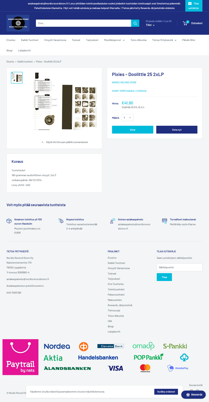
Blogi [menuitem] (9, 50)
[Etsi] (135, 23)
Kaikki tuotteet (25, 61)
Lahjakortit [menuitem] (24, 50)
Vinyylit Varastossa (119, 268)
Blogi (111, 326)
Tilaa (164, 277)
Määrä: (116, 117)
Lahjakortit (114, 331)
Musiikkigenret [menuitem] (112, 39)
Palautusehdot (116, 294)
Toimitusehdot (116, 289)
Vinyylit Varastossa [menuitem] (55, 39)
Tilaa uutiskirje (193, 5)
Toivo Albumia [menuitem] (138, 39)
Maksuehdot (115, 299)
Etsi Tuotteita (115, 283)
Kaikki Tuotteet (116, 262)
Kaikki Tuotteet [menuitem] (30, 39)
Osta (132, 129)
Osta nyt (177, 129)
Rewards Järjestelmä (120, 305)
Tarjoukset (114, 278)
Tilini (149, 24)
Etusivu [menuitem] (11, 39)
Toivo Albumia (116, 315)
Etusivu (10, 61)
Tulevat (112, 273)
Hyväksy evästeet (166, 391)
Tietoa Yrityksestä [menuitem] (162, 39)
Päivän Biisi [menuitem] (188, 39)
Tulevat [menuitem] (76, 39)
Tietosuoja (114, 310)
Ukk (110, 320)
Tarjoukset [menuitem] (92, 39)
